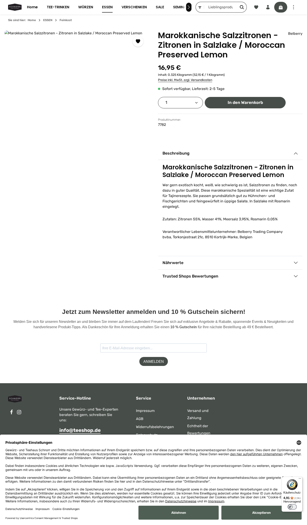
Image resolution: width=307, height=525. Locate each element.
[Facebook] (12, 413)
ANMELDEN (153, 361)
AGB (139, 419)
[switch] (292, 507)
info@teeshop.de (80, 430)
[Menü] (300, 479)
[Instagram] (19, 413)
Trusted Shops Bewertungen (190, 276)
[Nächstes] (188, 7)
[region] (77, 103)
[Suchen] (242, 7)
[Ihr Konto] (268, 7)
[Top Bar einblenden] (293, 7)
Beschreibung (175, 153)
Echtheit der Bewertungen (198, 429)
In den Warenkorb (245, 102)
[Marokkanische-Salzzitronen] (76, 103)
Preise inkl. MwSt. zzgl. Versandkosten (185, 80)
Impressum (145, 411)
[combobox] (221, 7)
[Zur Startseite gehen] (15, 7)
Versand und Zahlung (198, 414)
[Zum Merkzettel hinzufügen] (138, 41)
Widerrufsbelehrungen (155, 427)
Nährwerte (172, 262)
